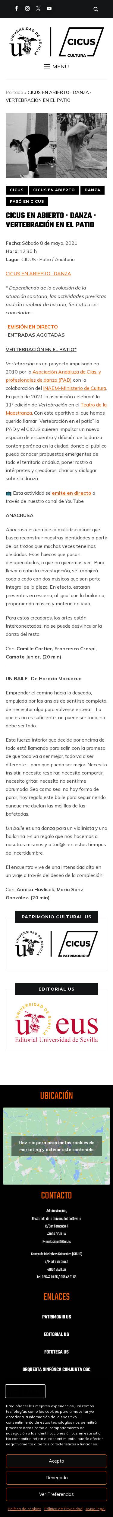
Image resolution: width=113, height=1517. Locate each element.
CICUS (17, 190)
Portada (14, 92)
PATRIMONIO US (56, 1317)
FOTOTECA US (56, 1352)
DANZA (92, 190)
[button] (56, 66)
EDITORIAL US (56, 1335)
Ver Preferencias (56, 1494)
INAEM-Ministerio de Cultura (74, 388)
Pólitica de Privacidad (63, 1508)
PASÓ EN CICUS (27, 201)
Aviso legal (95, 1508)
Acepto (56, 1461)
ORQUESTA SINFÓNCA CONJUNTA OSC (56, 1370)
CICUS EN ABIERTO (54, 190)
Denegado (57, 1477)
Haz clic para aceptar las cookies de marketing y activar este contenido (56, 1146)
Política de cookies (24, 1508)
